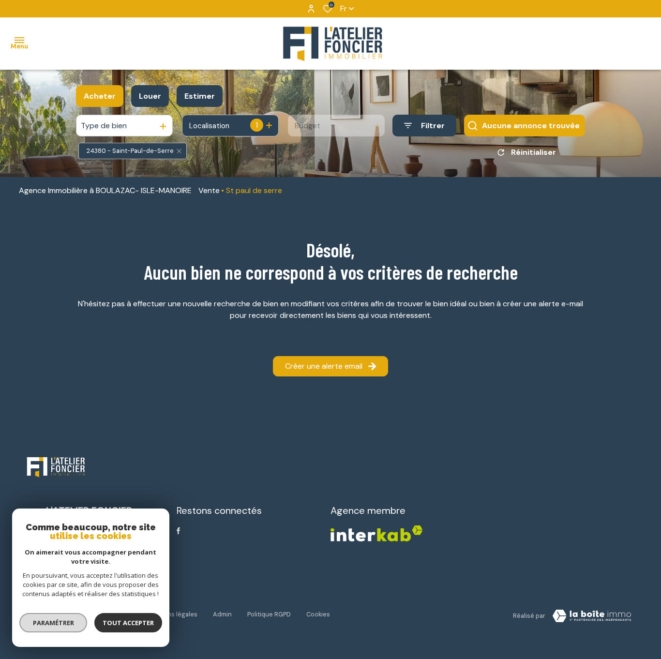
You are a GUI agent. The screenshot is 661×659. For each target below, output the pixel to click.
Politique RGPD (269, 614)
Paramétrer (53, 622)
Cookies (318, 614)
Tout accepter (128, 622)
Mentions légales (172, 614)
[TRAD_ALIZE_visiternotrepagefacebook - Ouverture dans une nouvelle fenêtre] (178, 530)
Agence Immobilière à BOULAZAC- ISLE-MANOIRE (105, 190)
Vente (209, 190)
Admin (222, 614)
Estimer (199, 96)
